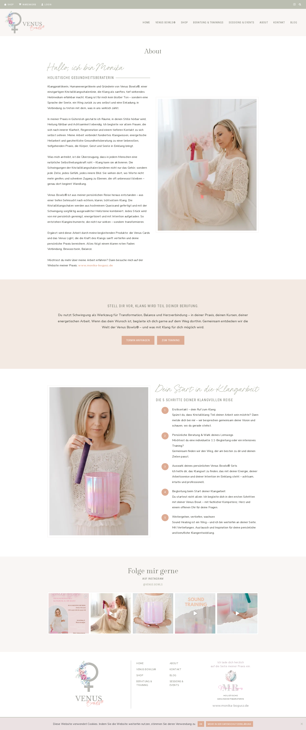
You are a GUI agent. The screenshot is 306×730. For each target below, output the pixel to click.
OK (200, 724)
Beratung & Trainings (208, 22)
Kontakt (279, 22)
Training (144, 683)
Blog (293, 22)
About (264, 22)
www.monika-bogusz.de (95, 265)
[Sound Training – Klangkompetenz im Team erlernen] (195, 613)
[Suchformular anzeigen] (300, 4)
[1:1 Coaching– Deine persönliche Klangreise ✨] (237, 613)
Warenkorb (29, 4)
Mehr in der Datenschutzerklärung (229, 724)
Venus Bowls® (165, 22)
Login (48, 4)
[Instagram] (294, 4)
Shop (11, 4)
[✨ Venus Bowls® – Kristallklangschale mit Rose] (153, 613)
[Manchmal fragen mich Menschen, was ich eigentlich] (111, 613)
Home (146, 22)
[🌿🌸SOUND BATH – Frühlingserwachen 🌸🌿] (69, 613)
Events (176, 683)
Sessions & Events (241, 22)
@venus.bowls (153, 584)
